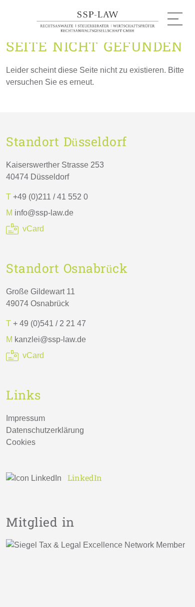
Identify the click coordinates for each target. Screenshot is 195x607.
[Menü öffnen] (175, 18)
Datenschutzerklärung (45, 430)
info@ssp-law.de (44, 212)
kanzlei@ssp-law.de (50, 339)
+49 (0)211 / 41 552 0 (50, 197)
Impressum (25, 418)
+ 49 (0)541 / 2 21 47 (49, 323)
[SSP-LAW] (97, 20)
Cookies (21, 442)
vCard (33, 228)
